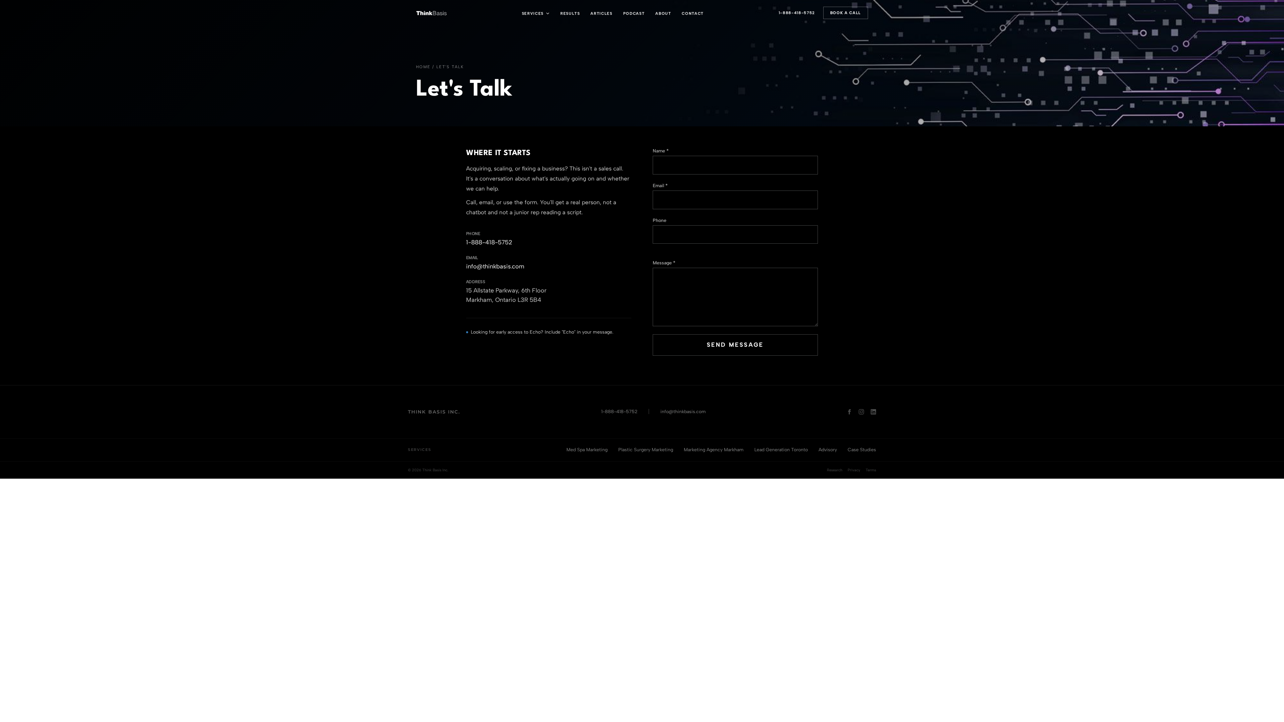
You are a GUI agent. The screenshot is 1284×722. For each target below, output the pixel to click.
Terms (871, 470)
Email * (660, 186)
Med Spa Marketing (587, 450)
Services (533, 13)
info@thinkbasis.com (495, 266)
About (663, 13)
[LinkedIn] (873, 411)
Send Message (735, 344)
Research (834, 470)
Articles (601, 13)
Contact (693, 13)
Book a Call (845, 13)
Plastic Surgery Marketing (645, 450)
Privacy (854, 470)
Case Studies (862, 450)
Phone (659, 220)
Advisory (828, 450)
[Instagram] (861, 411)
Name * (661, 151)
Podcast (634, 13)
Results (570, 13)
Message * (664, 263)
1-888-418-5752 (797, 13)
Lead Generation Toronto (781, 450)
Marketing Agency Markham (714, 450)
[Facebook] (849, 411)
